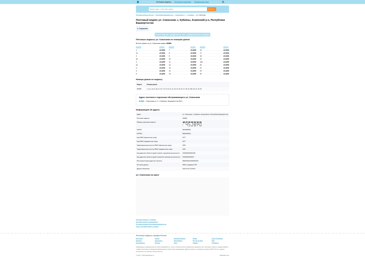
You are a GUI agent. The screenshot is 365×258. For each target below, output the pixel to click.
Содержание (143, 28)
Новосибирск (178, 241)
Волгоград (139, 238)
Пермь (195, 238)
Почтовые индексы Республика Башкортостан (151, 224)
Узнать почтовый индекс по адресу (147, 226)
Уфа (213, 241)
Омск (175, 243)
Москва (157, 243)
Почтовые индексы (163, 2)
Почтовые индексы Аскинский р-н (147, 222)
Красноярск (158, 241)
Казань (157, 238)
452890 (141, 101)
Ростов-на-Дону (198, 241)
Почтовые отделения (182, 2)
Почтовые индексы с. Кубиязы (146, 219)
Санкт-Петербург (217, 238)
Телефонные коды (201, 2)
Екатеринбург (140, 243)
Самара (195, 243)
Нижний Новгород (179, 238)
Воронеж (139, 241)
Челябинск (215, 243)
